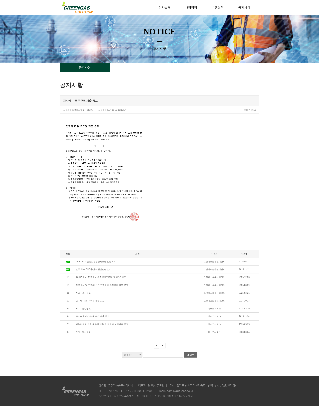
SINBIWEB (189, 396)
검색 (192, 354)
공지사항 (244, 7)
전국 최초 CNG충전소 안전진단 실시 (93, 269)
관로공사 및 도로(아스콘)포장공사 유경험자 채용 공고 (102, 285)
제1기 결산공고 (83, 332)
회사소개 (164, 7)
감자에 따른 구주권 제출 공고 (90, 300)
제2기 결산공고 (83, 308)
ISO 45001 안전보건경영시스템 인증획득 (96, 261)
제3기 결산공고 (83, 293)
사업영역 (191, 7)
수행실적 (218, 7)
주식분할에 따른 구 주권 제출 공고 (92, 316)
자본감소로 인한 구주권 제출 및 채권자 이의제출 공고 (102, 324)
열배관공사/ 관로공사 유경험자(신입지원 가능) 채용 (101, 277)
